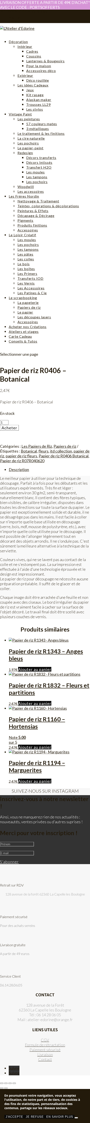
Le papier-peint (30, 148)
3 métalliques (37, 128)
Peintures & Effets (32, 211)
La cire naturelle (31, 138)
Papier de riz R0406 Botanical (63, 455)
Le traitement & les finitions (41, 133)
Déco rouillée (37, 80)
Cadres (32, 51)
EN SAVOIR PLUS (59, 1116)
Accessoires (27, 230)
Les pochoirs (28, 143)
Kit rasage (35, 95)
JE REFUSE (35, 1116)
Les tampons (36, 177)
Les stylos (34, 109)
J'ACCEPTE (14, 1116)
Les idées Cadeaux (32, 85)
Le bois (23, 264)
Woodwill (25, 186)
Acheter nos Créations (28, 327)
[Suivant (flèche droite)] (6, 1088)
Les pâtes (25, 254)
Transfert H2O (39, 167)
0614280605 (8, 11)
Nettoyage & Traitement (38, 201)
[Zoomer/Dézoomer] (1, 1083)
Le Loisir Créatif (22, 235)
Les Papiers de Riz (36, 446)
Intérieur (24, 46)
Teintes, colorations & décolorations (48, 206)
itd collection (61, 451)
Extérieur (25, 75)
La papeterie (28, 302)
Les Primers (27, 273)
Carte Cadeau (20, 336)
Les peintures (28, 119)
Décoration (18, 42)
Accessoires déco (41, 71)
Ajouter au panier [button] (34, 669)
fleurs (43, 451)
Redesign (25, 153)
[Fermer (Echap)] (14, 1083)
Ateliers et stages (24, 331)
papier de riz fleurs (21, 455)
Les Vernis (26, 283)
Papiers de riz (29, 307)
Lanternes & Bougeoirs (45, 61)
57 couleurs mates (41, 124)
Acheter (9, 427)
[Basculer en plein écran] (6, 1083)
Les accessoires (30, 191)
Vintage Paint (20, 114)
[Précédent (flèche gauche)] (1, 1088)
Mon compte (17, 18)
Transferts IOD (30, 278)
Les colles (25, 259)
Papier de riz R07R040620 (22, 460)
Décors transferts (41, 157)
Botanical (29, 451)
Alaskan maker (38, 99)
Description (19, 469)
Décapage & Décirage (35, 215)
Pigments (25, 220)
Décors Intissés (39, 162)
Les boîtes (26, 269)
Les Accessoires (31, 288)
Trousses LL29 (38, 104)
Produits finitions (32, 225)
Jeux (30, 90)
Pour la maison (38, 66)
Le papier (25, 312)
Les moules (35, 172)
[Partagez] (10, 1083)
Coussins (33, 56)
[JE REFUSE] (76, 1117)
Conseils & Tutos (23, 341)
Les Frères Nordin (24, 196)
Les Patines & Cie (32, 293)
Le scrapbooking (23, 298)
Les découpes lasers (34, 317)
